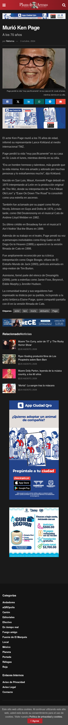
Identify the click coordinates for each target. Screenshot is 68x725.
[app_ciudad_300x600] (34, 449)
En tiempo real (10, 627)
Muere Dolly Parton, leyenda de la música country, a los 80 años (40, 372)
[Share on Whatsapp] (39, 101)
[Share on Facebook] (7, 101)
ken (25, 310)
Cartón (6, 612)
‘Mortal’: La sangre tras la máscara (36, 385)
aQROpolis (8, 607)
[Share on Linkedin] (29, 101)
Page (55, 310)
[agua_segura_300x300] (34, 532)
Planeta (6, 652)
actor (17, 310)
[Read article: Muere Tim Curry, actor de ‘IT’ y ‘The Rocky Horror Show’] (9, 344)
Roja (5, 666)
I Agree (35, 720)
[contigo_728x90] (34, 322)
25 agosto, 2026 (28, 363)
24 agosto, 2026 (28, 389)
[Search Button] (64, 5)
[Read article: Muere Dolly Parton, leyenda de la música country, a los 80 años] (9, 373)
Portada (6, 656)
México (6, 647)
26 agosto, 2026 (28, 349)
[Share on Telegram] (50, 101)
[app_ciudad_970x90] (34, 15)
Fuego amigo (9, 632)
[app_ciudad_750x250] (34, 117)
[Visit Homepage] (34, 5)
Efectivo (7, 622)
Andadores (8, 602)
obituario (44, 310)
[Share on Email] (61, 101)
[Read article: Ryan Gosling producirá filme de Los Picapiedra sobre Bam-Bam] (9, 359)
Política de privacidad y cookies (45, 716)
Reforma (10, 41)
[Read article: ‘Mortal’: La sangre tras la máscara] (9, 388)
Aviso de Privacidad (13, 682)
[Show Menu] (4, 5)
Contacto (7, 692)
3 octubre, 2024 (27, 41)
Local (5, 642)
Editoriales (8, 617)
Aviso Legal (9, 687)
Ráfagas (7, 661)
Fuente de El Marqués (14, 637)
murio (33, 310)
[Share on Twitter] (18, 101)
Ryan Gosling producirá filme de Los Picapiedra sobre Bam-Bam (37, 357)
